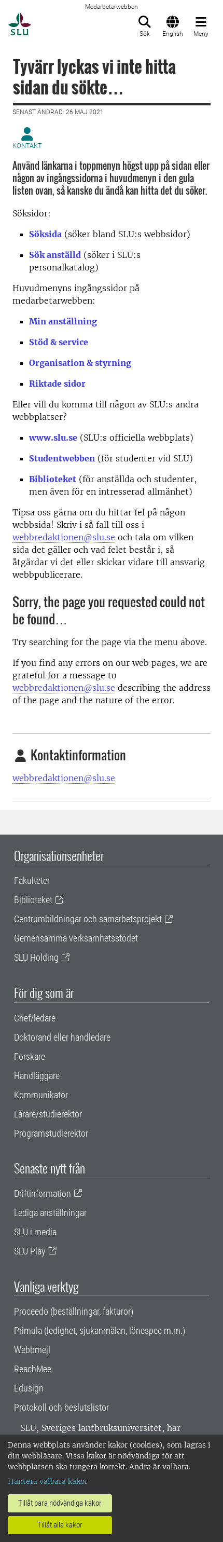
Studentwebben (62, 458)
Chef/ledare (34, 1018)
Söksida (45, 234)
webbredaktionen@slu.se (63, 537)
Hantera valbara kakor (48, 1481)
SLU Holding (36, 957)
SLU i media (35, 1231)
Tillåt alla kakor (59, 1525)
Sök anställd (55, 255)
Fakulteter (32, 880)
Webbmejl (32, 1349)
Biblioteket (52, 479)
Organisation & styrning (80, 363)
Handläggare (37, 1075)
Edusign (29, 1388)
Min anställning (63, 321)
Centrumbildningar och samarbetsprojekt (88, 918)
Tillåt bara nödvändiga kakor (60, 1503)
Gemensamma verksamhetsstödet (76, 938)
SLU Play (30, 1251)
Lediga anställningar (50, 1212)
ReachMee (32, 1368)
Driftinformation (42, 1193)
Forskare (29, 1056)
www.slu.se (53, 437)
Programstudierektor (51, 1133)
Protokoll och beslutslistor (61, 1407)
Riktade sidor (57, 383)
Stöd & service (58, 342)
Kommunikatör (41, 1094)
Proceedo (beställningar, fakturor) (73, 1311)
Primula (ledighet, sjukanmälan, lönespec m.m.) (99, 1330)
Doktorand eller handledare (62, 1037)
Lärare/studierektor (48, 1114)
